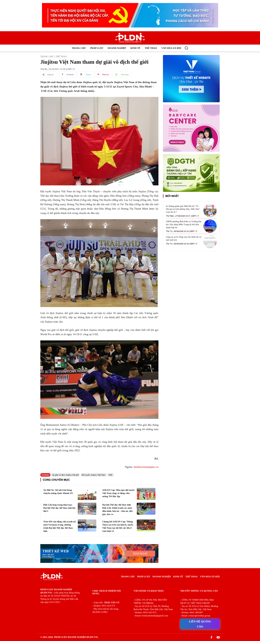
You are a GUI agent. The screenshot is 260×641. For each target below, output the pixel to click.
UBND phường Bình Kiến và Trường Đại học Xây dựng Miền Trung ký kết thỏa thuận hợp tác (183, 224)
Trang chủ (47, 56)
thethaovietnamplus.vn (146, 466)
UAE (110, 474)
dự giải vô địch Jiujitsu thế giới (65, 474)
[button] (186, 48)
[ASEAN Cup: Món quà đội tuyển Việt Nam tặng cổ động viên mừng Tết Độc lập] (146, 494)
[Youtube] (218, 638)
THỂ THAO (61, 56)
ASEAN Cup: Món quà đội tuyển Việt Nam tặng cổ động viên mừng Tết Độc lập (118, 493)
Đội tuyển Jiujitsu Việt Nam (93, 474)
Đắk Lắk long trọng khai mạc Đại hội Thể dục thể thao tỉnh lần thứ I (59, 508)
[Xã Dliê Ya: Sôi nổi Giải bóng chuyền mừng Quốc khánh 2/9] (87, 494)
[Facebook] (211, 638)
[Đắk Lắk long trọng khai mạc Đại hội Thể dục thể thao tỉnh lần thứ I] (87, 509)
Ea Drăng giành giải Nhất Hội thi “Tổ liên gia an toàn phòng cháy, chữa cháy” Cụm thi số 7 (183, 209)
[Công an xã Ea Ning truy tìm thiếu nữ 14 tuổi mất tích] (210, 241)
